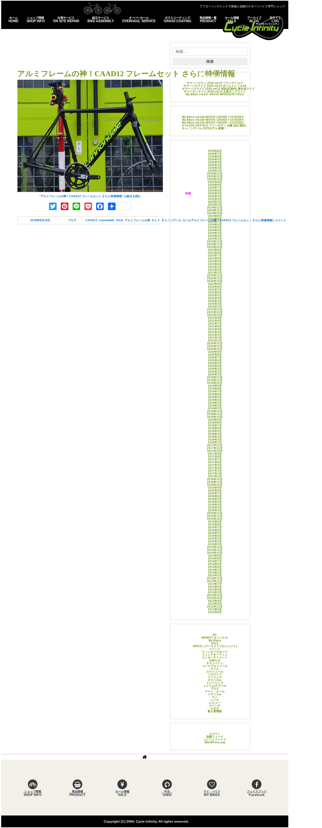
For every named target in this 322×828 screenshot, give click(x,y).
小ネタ (215, 708)
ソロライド (215, 674)
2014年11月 (215, 550)
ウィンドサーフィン (214, 654)
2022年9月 (215, 284)
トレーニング (214, 683)
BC (215, 635)
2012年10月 (215, 598)
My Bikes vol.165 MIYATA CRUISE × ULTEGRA (213, 117)
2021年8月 (215, 320)
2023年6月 (215, 258)
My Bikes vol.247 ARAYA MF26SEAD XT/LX (215, 94)
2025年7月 (215, 187)
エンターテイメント (214, 657)
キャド (156, 220)
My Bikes (215, 640)
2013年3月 (215, 592)
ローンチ (214, 705)
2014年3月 (215, 569)
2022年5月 (215, 295)
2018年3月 (215, 436)
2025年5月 (215, 193)
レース (215, 700)
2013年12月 (215, 578)
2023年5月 (215, 261)
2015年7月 (215, 527)
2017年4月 (215, 468)
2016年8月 (215, 490)
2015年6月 (215, 530)
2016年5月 (215, 499)
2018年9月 (215, 419)
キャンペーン (214, 663)
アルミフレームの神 (137, 220)
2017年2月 (215, 473)
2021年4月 (215, 332)
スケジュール (214, 671)
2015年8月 (215, 524)
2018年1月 (215, 442)
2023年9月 (215, 250)
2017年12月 (215, 445)
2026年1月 (215, 170)
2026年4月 (215, 162)
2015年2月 (215, 541)
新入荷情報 (215, 711)
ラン (215, 697)
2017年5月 (215, 465)
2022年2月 (215, 303)
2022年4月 (215, 298)
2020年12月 (215, 343)
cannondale (106, 220)
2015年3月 (215, 538)
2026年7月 (215, 153)
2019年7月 (215, 391)
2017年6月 (215, 462)
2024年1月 (215, 238)
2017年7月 (215, 459)
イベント (214, 649)
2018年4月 (215, 434)
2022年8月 (215, 286)
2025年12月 (215, 173)
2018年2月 (215, 439)
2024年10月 (215, 213)
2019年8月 (215, 388)
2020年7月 (215, 357)
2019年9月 (215, 385)
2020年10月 (215, 349)
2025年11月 (215, 176)
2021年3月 (215, 335)
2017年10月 (215, 451)
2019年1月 (215, 408)
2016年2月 (215, 507)
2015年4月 (215, 535)
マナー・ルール (215, 691)
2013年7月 (215, 584)
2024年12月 (215, 207)
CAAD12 (91, 220)
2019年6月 (215, 394)
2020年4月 (215, 366)
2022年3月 (215, 301)
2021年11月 (215, 312)
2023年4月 (215, 264)
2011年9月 (215, 609)
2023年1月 (215, 272)
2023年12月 (215, 241)
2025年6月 (215, 190)
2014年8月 (215, 558)
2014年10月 (215, 552)
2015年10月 (215, 518)
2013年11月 (215, 581)
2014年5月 (215, 564)
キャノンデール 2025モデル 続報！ (204, 128)
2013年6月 (215, 586)
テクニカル (215, 680)
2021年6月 (215, 326)
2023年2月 (215, 269)
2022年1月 (215, 306)
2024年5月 (215, 227)
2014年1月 (215, 575)
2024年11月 (215, 210)
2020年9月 (215, 352)
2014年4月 (215, 567)
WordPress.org (215, 742)
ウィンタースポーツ (214, 651)
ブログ (72, 220)
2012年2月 (215, 603)
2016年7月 (215, 493)
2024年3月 (215, 233)
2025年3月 (215, 199)
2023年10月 (215, 247)
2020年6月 (215, 360)
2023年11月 (215, 244)
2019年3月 (215, 402)
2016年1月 (215, 510)
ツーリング (215, 677)
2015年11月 (215, 516)
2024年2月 (215, 235)
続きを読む (90, 196)
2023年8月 (215, 252)
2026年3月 (215, 165)
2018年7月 (215, 425)
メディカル (215, 694)
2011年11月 (215, 606)
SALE (119, 220)
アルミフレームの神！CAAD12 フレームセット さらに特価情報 (126, 73)
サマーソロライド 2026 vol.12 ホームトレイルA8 (214, 85)
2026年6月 (215, 156)
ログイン (214, 734)
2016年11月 (215, 482)
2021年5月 (215, 329)
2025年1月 (215, 204)
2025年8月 (215, 185)
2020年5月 (215, 363)
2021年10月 (215, 315)
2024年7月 (215, 221)
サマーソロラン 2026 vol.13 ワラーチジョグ (215, 83)
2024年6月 (215, 224)
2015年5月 (215, 533)
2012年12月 (215, 595)
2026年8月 (215, 151)
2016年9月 (215, 487)
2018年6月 (215, 428)
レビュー (214, 702)
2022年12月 (215, 275)
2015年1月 (215, 544)
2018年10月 (215, 417)
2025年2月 (215, 202)
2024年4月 (215, 230)
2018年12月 (215, 411)
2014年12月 (215, 547)
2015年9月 (215, 521)
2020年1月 (215, 374)
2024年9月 (215, 216)
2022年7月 (215, 289)
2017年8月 (215, 456)
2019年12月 (215, 377)
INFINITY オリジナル (215, 637)
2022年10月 (215, 281)
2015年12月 (215, 513)
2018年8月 (215, 422)
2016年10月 (215, 485)
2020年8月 (215, 354)
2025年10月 (215, 179)
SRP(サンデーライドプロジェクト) (215, 646)
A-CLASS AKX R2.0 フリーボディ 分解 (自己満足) (214, 125)
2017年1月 (215, 476)
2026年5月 (215, 159)
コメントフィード (214, 739)
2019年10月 (215, 383)
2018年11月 (215, 414)
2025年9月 (215, 182)
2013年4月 (215, 589)
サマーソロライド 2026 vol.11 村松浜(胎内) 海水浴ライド (218, 88)
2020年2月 (215, 371)
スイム (215, 668)
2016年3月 (215, 504)
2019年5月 (215, 397)
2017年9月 (215, 453)
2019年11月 (215, 380)
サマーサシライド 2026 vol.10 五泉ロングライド (215, 91)
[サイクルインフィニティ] (254, 27)
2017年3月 (215, 470)
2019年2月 (215, 405)
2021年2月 (215, 337)
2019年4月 (215, 400)
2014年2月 (215, 572)
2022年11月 (215, 278)
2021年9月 (215, 318)
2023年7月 (215, 255)
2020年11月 (215, 346)
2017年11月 (215, 448)
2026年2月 (215, 168)
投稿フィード (214, 736)
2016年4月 (215, 501)
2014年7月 (215, 561)
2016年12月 (215, 479)
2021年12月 (215, 309)
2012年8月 (215, 601)
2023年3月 (215, 267)
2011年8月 (215, 612)
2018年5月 (215, 431)
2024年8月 (215, 219)
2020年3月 (215, 368)
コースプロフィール (214, 666)
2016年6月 (215, 496)
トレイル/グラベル (215, 685)
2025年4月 (215, 196)
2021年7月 (215, 323)
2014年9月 (215, 555)
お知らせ (214, 660)
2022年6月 (215, 292)
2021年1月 (215, 340)
